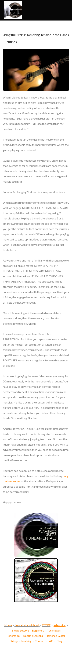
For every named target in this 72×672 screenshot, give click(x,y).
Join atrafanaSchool (27, 625)
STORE (46, 625)
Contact (40, 641)
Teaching (26, 641)
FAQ (50, 641)
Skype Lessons (20, 630)
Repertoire (13, 635)
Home (8, 625)
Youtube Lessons (33, 635)
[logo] (13, 10)
